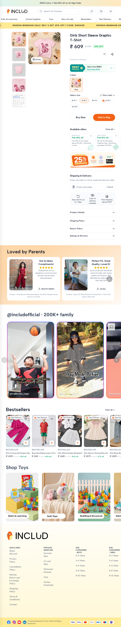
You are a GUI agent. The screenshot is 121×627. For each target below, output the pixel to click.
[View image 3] (19, 70)
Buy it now (80, 117)
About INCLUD (13, 552)
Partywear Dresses (48, 570)
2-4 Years (80, 560)
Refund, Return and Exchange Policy (14, 579)
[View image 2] (19, 54)
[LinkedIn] (24, 622)
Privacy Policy (12, 560)
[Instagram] (14, 622)
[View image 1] (19, 39)
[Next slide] (109, 279)
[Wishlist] (92, 11)
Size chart (107, 95)
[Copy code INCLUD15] (116, 135)
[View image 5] (19, 100)
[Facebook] (9, 622)
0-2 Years (80, 555)
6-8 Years (80, 570)
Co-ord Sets (47, 562)
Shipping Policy (13, 590)
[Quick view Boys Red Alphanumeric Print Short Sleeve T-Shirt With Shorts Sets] (51, 442)
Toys (46, 577)
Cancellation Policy (15, 568)
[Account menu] (110, 11)
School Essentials (48, 583)
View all (109, 129)
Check (110, 187)
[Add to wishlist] (104, 54)
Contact (13, 604)
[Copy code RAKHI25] (90, 135)
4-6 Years (80, 565)
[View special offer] (92, 159)
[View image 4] (19, 85)
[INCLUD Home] (17, 11)
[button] (92, 68)
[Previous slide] (11, 279)
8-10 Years (81, 575)
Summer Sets (48, 554)
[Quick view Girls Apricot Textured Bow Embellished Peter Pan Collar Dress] (103, 442)
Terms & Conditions (14, 598)
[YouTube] (19, 622)
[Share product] (112, 54)
